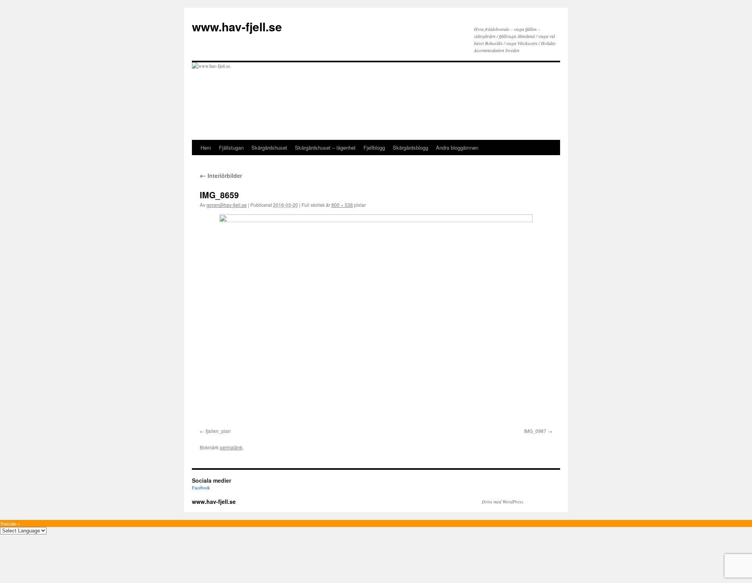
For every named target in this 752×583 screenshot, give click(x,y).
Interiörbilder (221, 175)
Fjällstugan (231, 147)
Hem (206, 147)
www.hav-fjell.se (237, 26)
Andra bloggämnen (457, 147)
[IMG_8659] (376, 319)
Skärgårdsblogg (410, 147)
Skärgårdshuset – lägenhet (325, 147)
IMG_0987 (535, 430)
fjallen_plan (218, 430)
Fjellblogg (374, 147)
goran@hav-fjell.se (226, 204)
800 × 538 (342, 204)
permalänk (231, 447)
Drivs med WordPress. (503, 501)
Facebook (201, 487)
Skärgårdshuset (269, 147)
